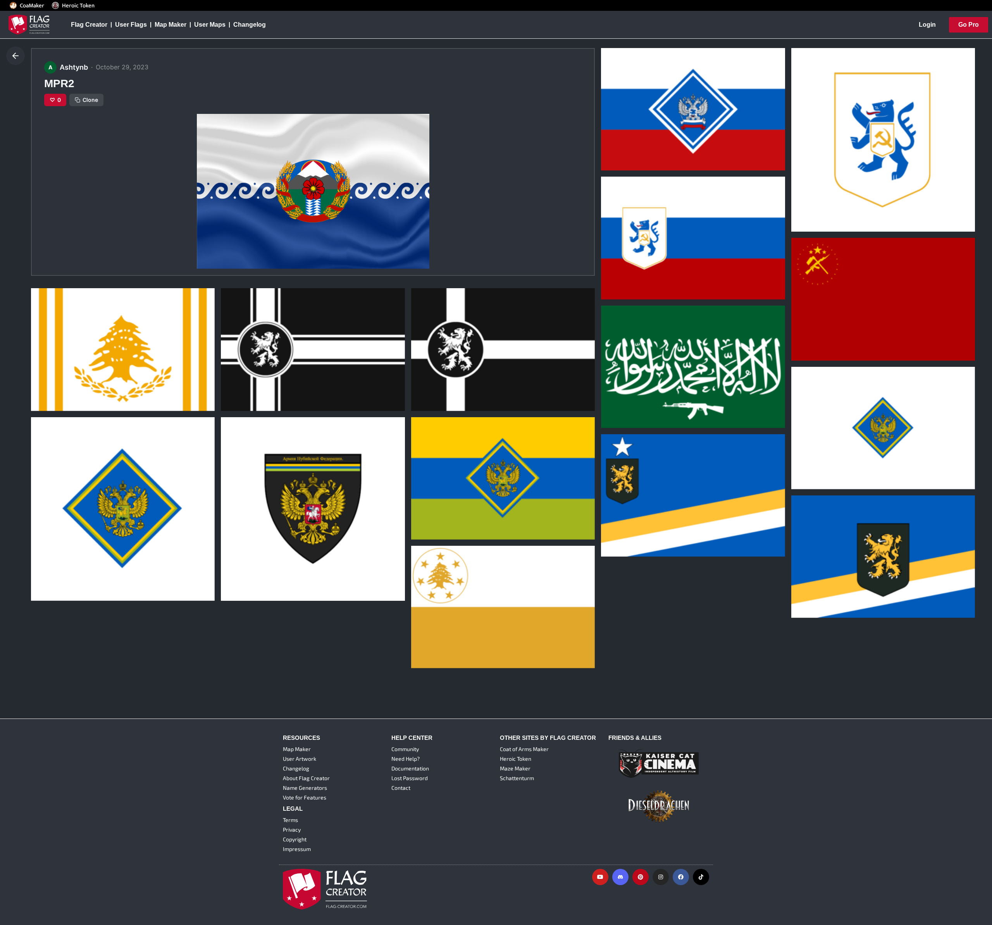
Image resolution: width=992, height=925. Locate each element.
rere (422, 631)
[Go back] (15, 55)
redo (233, 373)
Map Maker (170, 24)
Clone (90, 99)
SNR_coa (810, 194)
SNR (612, 262)
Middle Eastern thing (637, 390)
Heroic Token (78, 5)
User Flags (131, 24)
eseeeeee (50, 373)
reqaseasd (812, 581)
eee (802, 452)
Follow (640, 159)
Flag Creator (89, 24)
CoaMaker (32, 5)
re (609, 519)
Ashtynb (616, 145)
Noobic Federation (444, 502)
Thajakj (427, 373)
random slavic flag (633, 133)
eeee (43, 563)
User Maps (210, 24)
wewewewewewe (251, 563)
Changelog (249, 24)
